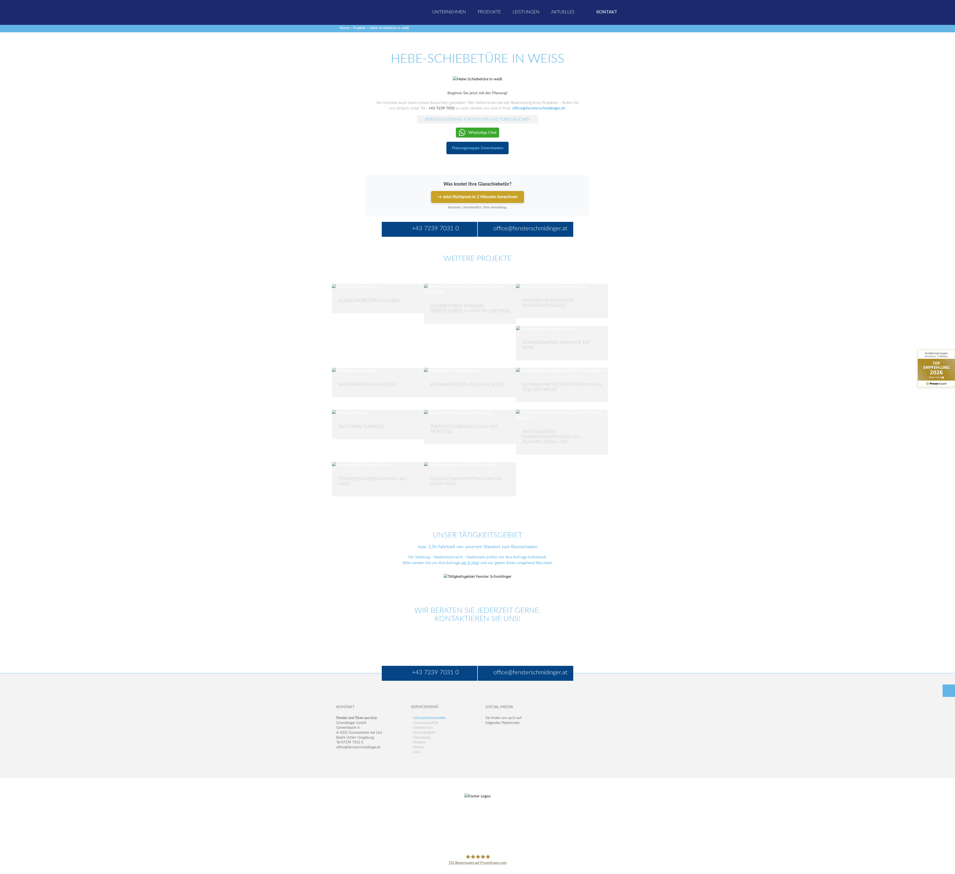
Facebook (489, 733)
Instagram (511, 743)
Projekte (359, 28)
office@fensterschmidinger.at (358, 747)
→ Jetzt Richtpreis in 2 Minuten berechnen (477, 197)
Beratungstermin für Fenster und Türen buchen (477, 119)
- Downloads (420, 737)
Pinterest (500, 743)
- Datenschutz (421, 727)
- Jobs (415, 752)
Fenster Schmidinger (356, 11)
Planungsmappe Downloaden (477, 148)
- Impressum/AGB (424, 723)
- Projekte (418, 742)
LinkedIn (511, 733)
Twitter (500, 733)
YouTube (489, 743)
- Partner (417, 747)
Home (344, 28)
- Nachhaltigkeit (423, 732)
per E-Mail (470, 563)
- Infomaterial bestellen (428, 718)
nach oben (949, 690)
